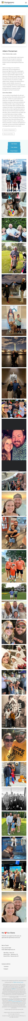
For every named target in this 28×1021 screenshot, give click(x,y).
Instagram (6, 969)
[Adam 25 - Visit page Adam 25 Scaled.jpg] (14, 745)
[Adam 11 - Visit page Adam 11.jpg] (14, 230)
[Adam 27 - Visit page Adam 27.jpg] (14, 657)
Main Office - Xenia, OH (8, 952)
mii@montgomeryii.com (9, 949)
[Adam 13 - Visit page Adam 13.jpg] (14, 290)
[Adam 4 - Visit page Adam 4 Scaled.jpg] (14, 482)
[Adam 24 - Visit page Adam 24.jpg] (14, 774)
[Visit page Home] (7, 2)
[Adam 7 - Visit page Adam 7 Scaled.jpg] (14, 566)
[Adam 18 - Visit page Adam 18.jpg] (14, 258)
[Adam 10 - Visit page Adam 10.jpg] (14, 175)
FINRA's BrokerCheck (18, 982)
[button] (26, 2)
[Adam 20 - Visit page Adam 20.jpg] (14, 876)
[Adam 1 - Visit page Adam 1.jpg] (14, 610)
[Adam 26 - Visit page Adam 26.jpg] (14, 712)
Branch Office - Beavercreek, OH (10, 956)
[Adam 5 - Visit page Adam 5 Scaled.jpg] (14, 409)
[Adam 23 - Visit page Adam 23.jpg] (14, 799)
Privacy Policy (13, 1012)
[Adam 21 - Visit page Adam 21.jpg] (14, 682)
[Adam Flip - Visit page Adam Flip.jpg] (14, 907)
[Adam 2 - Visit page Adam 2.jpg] (14, 632)
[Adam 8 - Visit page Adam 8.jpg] (14, 504)
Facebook (6, 966)
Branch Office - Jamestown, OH (10, 954)
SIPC (15, 989)
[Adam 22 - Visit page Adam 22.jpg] (14, 824)
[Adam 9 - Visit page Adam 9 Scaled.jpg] (14, 592)
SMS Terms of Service (20, 1012)
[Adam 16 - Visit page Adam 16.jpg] (14, 205)
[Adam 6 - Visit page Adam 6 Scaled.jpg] (14, 445)
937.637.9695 (8, 948)
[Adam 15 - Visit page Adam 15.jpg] (14, 321)
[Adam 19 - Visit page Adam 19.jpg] (14, 848)
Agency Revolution (16, 1014)
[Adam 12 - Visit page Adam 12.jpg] (14, 352)
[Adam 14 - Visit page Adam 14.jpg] (14, 384)
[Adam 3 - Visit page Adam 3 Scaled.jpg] (14, 533)
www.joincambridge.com (17, 1001)
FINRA (13, 989)
